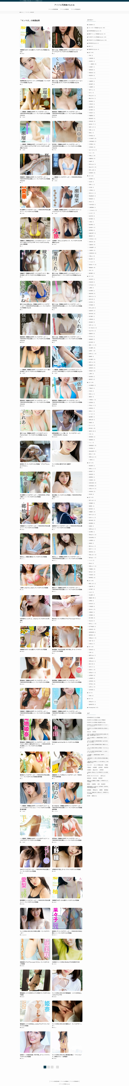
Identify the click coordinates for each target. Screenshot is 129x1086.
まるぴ (91, 592)
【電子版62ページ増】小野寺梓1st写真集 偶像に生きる (97, 759)
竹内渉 (91, 391)
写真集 (106, 765)
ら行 (90, 692)
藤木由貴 (92, 520)
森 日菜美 (92, 617)
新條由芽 (92, 365)
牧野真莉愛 (92, 632)
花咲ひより (92, 566)
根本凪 (92, 459)
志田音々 (92, 350)
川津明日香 (92, 253)
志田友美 (92, 367)
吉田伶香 (92, 649)
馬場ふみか (92, 554)
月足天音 (95, 778)
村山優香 (92, 595)
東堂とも (92, 394)
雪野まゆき (92, 661)
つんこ (91, 442)
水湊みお (92, 643)
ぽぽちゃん (92, 517)
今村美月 (92, 112)
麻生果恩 (92, 107)
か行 (90, 175)
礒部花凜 (92, 69)
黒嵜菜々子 (92, 264)
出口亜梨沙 (92, 385)
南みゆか (92, 609)
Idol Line (89, 731)
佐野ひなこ (92, 353)
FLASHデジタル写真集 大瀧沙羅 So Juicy (96, 722)
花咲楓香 (92, 503)
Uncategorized (93, 707)
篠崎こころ (92, 345)
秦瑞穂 (91, 543)
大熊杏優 (92, 58)
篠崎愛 (91, 356)
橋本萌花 (92, 577)
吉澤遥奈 (92, 675)
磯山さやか (92, 98)
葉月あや (92, 571)
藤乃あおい (92, 557)
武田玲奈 (92, 408)
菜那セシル (92, 468)
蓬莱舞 (91, 506)
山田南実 (92, 678)
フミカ (91, 560)
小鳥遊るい (92, 399)
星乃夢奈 (92, 531)
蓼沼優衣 (92, 273)
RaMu (91, 695)
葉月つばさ (92, 500)
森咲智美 (92, 635)
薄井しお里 (92, 170)
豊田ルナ (92, 454)
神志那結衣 (92, 196)
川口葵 (91, 187)
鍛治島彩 (92, 224)
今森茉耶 (92, 81)
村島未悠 (92, 629)
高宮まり (92, 411)
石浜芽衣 (92, 61)
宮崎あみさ (92, 638)
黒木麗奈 (92, 218)
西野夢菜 (92, 477)
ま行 (90, 580)
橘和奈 (91, 396)
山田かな (92, 686)
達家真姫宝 (92, 445)
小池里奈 (92, 250)
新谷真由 (92, 376)
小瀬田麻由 (92, 207)
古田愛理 (92, 540)
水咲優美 (92, 615)
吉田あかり (92, 672)
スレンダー (89, 765)
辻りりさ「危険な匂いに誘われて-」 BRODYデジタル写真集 (98, 793)
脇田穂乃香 (92, 704)
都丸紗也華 (92, 451)
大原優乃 (92, 67)
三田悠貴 (92, 606)
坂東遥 (91, 526)
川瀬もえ (92, 256)
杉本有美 (92, 302)
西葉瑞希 (92, 339)
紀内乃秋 (92, 216)
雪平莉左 (92, 684)
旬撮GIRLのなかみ (93, 49)
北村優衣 (92, 178)
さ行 (90, 276)
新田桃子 (92, 471)
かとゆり (92, 213)
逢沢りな (92, 89)
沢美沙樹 (92, 282)
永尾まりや (92, 488)
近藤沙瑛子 (92, 233)
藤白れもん (92, 546)
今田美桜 (92, 147)
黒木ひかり (92, 193)
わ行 (90, 698)
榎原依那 (92, 118)
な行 (90, 462)
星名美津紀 (92, 537)
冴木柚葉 (92, 305)
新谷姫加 (92, 322)
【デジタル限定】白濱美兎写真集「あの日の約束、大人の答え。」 (97, 741)
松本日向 (92, 603)
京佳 (91, 270)
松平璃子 (92, 589)
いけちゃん (92, 78)
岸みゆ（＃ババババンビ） (93, 775)
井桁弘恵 (92, 121)
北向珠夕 (92, 227)
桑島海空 (92, 236)
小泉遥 (91, 221)
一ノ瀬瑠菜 (92, 64)
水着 (99, 784)
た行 (90, 382)
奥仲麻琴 (92, 84)
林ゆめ (91, 563)
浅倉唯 (91, 161)
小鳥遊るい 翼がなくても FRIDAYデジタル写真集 (97, 773)
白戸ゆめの (92, 285)
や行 (90, 646)
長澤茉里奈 (92, 485)
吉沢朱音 (100, 767)
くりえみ (92, 261)
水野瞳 (91, 600)
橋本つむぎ (92, 514)
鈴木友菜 (92, 342)
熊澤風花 (92, 230)
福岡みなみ (92, 529)
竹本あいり (92, 405)
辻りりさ (92, 425)
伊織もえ (92, 155)
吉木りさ (92, 666)
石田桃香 (92, 172)
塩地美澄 (92, 310)
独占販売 (103, 784)
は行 (90, 497)
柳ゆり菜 (92, 663)
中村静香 (92, 480)
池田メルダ (92, 127)
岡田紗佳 (92, 72)
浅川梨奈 (92, 109)
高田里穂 (92, 436)
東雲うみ (92, 362)
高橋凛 (91, 422)
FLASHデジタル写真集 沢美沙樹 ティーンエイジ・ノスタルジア (97, 725)
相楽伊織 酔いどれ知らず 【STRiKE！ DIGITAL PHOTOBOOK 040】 (97, 787)
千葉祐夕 (92, 388)
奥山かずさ (92, 167)
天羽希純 (92, 144)
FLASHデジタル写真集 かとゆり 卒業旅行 (96, 720)
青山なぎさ (92, 95)
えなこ (91, 152)
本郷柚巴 (92, 511)
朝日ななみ (92, 164)
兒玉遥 (91, 181)
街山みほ (92, 620)
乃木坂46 (91, 24)
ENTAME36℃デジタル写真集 (93, 717)
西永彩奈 (92, 465)
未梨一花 (92, 640)
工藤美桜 (92, 244)
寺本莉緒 (92, 448)
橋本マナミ (92, 549)
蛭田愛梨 (92, 523)
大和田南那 (92, 141)
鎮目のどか (92, 296)
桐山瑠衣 (92, 258)
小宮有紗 (92, 190)
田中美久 (92, 428)
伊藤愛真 (92, 115)
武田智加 (92, 402)
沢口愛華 (92, 347)
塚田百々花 (92, 431)
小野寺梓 (92, 104)
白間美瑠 (92, 319)
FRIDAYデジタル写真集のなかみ (97, 40)
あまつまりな (93, 149)
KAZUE (94, 731)
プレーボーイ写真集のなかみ (96, 27)
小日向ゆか (92, 238)
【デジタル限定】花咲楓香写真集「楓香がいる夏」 (97, 745)
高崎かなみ (92, 456)
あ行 (90, 52)
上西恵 (91, 287)
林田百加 (92, 551)
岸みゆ (91, 201)
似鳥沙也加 (92, 482)
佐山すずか (92, 330)
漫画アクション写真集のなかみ (96, 33)
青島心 (91, 132)
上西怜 (91, 373)
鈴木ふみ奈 (92, 307)
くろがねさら (93, 210)
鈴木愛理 (92, 290)
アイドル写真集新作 (74, 1081)
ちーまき (92, 414)
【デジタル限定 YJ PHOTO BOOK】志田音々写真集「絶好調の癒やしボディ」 (97, 735)
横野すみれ (92, 655)
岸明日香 (92, 241)
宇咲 (91, 55)
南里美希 (92, 474)
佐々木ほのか (93, 327)
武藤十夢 (92, 586)
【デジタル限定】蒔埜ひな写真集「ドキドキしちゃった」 (98, 748)
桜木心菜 (92, 299)
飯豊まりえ (94, 795)
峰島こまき (92, 583)
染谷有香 (92, 279)
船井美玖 (92, 508)
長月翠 (91, 494)
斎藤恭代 (92, 333)
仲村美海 (92, 491)
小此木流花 (92, 204)
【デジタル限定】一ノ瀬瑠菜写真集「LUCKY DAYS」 (97, 738)
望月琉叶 (100, 778)
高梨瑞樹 (92, 439)
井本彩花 (92, 135)
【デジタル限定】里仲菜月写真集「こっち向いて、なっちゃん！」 (97, 752)
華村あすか (92, 534)
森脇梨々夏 (92, 597)
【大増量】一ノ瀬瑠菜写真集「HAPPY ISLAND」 (95, 755)
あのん (91, 92)
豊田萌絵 (106, 790)
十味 (91, 434)
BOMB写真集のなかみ (94, 30)
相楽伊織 (92, 293)
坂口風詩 (92, 316)
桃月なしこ (92, 623)
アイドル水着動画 (64, 1081)
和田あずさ (92, 701)
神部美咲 (92, 198)
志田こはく (92, 325)
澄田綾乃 (92, 370)
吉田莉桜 (92, 681)
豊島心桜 (92, 419)
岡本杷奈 (92, 101)
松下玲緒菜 (92, 626)
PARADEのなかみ (93, 43)
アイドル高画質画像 (54, 1081)
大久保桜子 (92, 138)
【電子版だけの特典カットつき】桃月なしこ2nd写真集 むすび (97, 762)
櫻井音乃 (92, 379)
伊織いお (92, 129)
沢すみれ (92, 336)
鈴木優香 (92, 359)
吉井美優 (92, 689)
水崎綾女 (92, 612)
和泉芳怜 (92, 75)
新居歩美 (89, 778)
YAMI (91, 652)
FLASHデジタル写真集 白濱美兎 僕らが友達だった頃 (97, 729)
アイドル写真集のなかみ (64, 5)
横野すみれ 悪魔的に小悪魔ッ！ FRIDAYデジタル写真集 (97, 781)
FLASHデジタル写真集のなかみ (97, 37)
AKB (90, 46)
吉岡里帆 (92, 658)
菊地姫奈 (92, 267)
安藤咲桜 (92, 158)
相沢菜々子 (92, 124)
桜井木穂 (92, 313)
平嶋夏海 (92, 569)
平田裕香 (92, 574)
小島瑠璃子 (92, 247)
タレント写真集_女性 (98, 765)
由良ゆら (92, 669)
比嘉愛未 (94, 784)
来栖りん (92, 184)
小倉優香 (92, 87)
